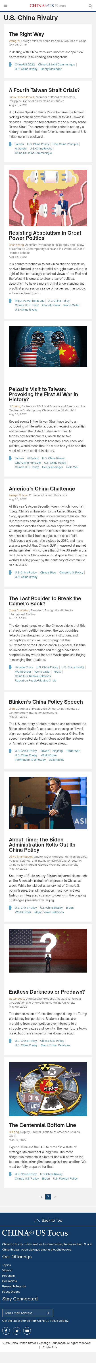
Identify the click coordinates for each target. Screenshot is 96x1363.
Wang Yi (14, 41)
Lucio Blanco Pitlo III (22, 97)
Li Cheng (14, 406)
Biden (70, 907)
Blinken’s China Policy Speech (46, 702)
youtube (27, 1331)
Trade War (72, 750)
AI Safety (21, 148)
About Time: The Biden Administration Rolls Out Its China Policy (42, 845)
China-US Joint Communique (56, 64)
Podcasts (8, 1275)
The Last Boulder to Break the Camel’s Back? (45, 601)
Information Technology (30, 759)
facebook (6, 1331)
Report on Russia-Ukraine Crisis (35, 680)
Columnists (9, 1281)
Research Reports (14, 1286)
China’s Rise (48, 572)
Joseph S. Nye (18, 495)
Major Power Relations (29, 300)
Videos (7, 1270)
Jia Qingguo (16, 998)
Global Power (51, 305)
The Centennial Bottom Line (42, 1125)
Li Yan (12, 708)
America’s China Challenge (42, 489)
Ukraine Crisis (24, 667)
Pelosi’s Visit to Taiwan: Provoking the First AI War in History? (43, 394)
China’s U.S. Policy (27, 305)
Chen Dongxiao (19, 610)
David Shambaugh (21, 856)
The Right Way (26, 34)
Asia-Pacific (56, 759)
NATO (57, 671)
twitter (16, 1331)
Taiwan (19, 144)
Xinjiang (57, 750)
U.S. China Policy (38, 144)
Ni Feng (14, 1132)
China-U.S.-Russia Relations (33, 676)
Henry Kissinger (51, 69)
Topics (6, 1265)
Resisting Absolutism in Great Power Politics (45, 235)
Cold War (72, 467)
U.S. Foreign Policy (65, 1178)
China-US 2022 (25, 64)
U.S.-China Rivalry (26, 69)
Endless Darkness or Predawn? (47, 992)
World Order (71, 305)
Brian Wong (16, 244)
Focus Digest (11, 1291)
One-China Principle (65, 144)
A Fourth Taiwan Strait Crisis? (44, 90)
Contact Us (50, 1347)
